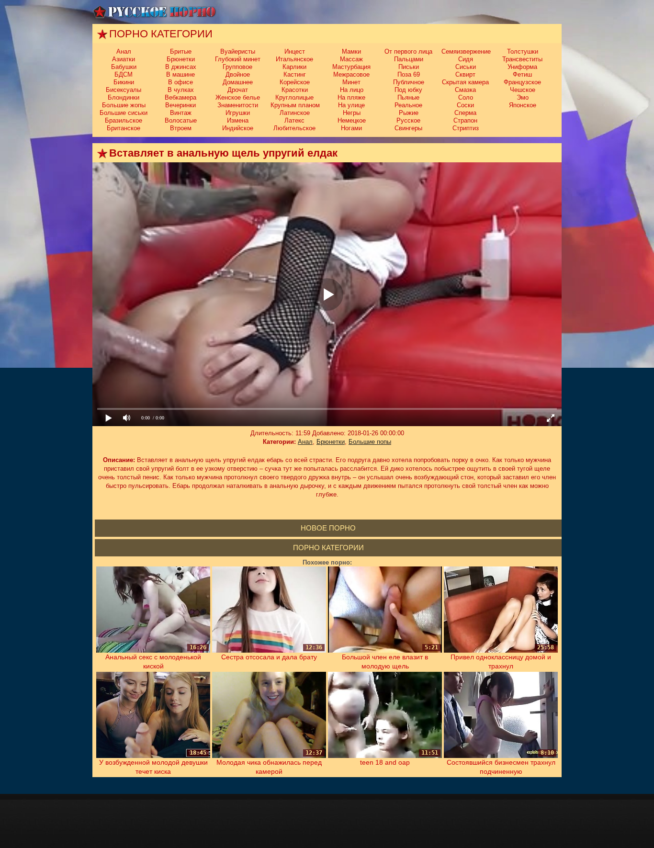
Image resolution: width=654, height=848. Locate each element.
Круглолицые (294, 97)
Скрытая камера (465, 82)
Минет (351, 82)
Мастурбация (351, 66)
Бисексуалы (123, 89)
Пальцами (408, 59)
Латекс (294, 120)
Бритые (181, 51)
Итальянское (294, 59)
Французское (522, 82)
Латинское (295, 112)
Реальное (408, 105)
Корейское (295, 82)
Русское (408, 120)
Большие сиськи (123, 112)
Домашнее (238, 82)
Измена (237, 120)
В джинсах (180, 66)
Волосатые (181, 120)
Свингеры (408, 128)
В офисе (180, 82)
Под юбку (408, 89)
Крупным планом (295, 105)
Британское (123, 128)
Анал (123, 51)
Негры (352, 112)
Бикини (123, 82)
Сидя (465, 59)
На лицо (351, 89)
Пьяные (408, 97)
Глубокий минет (237, 59)
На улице (351, 105)
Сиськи (465, 66)
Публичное (408, 82)
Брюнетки (181, 59)
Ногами (351, 128)
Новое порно (328, 528)
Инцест (294, 51)
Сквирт (465, 74)
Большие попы (370, 441)
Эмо (523, 97)
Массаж (351, 59)
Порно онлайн (154, 12)
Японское (522, 105)
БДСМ (123, 74)
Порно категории (328, 547)
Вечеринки (180, 105)
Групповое (237, 66)
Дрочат (237, 89)
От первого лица (408, 51)
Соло (465, 97)
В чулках (181, 89)
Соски (465, 105)
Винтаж (181, 112)
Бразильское (123, 120)
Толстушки (522, 51)
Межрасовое (351, 74)
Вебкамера (180, 97)
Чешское (522, 89)
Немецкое (352, 120)
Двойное (238, 74)
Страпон (465, 120)
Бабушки (123, 66)
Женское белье (237, 97)
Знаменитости (237, 105)
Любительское (294, 128)
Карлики (294, 66)
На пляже (351, 97)
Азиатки (123, 59)
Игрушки (238, 112)
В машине (180, 74)
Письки (408, 66)
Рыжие (408, 112)
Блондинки (123, 97)
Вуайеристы (237, 51)
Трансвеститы (522, 59)
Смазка (465, 89)
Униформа (522, 66)
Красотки (295, 89)
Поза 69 (408, 74)
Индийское (237, 128)
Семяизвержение (466, 51)
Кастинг (294, 74)
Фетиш (522, 74)
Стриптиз (465, 128)
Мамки (351, 51)
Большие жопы (124, 105)
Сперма (465, 112)
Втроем (181, 128)
